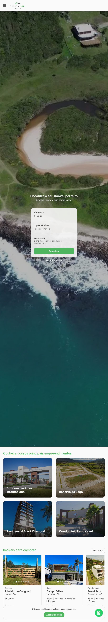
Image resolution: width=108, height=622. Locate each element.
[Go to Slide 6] (28, 581)
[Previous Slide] (5, 478)
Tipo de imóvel (41, 225)
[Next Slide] (50, 478)
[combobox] (42, 216)
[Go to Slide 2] (18, 581)
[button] (27, 478)
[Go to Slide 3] (21, 581)
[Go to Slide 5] (26, 581)
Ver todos (98, 550)
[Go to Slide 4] (23, 581)
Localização (40, 238)
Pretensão (39, 212)
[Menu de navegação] (4, 5)
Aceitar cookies (54, 614)
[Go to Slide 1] (16, 581)
